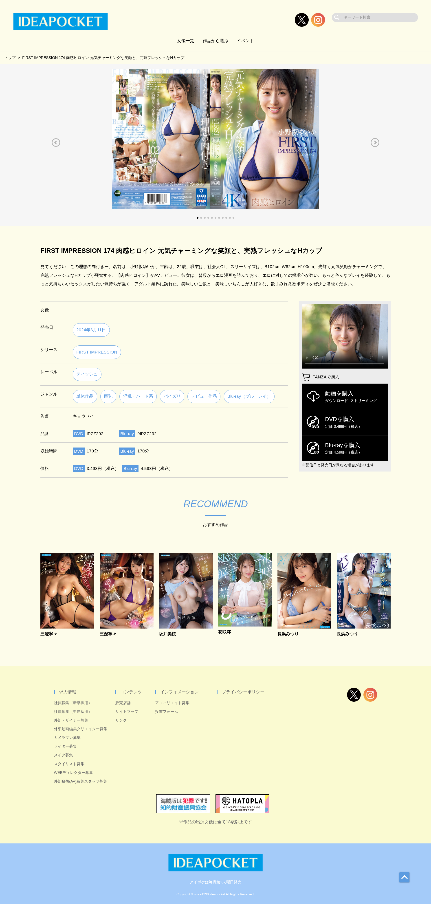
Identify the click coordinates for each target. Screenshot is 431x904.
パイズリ (172, 396)
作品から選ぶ (215, 40)
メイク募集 (63, 755)
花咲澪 (224, 632)
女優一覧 (185, 40)
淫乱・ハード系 (138, 396)
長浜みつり (288, 634)
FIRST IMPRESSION (96, 352)
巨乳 (108, 396)
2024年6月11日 (91, 330)
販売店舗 (123, 703)
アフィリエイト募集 (172, 703)
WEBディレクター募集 (73, 773)
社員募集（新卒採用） (73, 703)
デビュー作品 (204, 396)
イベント (245, 40)
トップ (10, 58)
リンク (121, 720)
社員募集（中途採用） (73, 712)
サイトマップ (126, 712)
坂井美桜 (167, 634)
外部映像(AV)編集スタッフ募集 (80, 781)
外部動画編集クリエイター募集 (80, 729)
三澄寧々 (48, 634)
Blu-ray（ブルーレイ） (249, 396)
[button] (56, 142)
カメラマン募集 (67, 738)
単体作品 (84, 396)
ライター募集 (65, 746)
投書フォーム (166, 712)
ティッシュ (87, 374)
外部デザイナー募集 (71, 720)
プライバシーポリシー (243, 692)
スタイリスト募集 (69, 764)
